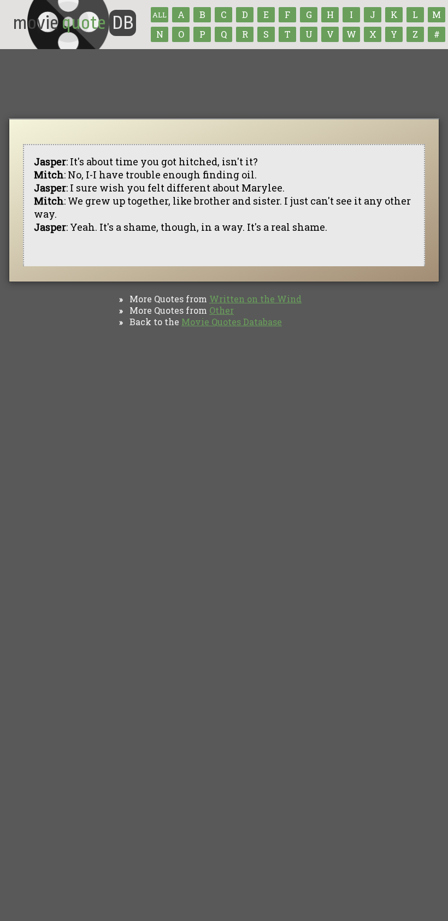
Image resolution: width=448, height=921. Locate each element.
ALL (159, 15)
